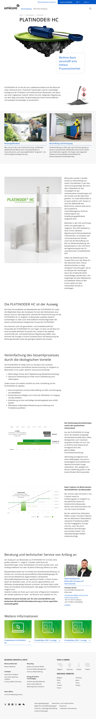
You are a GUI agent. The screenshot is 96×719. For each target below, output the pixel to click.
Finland (78, 669)
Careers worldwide (66, 2)
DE (77, 2)
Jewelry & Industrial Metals (35, 666)
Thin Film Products (40, 9)
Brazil (59, 680)
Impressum (63, 706)
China (59, 683)
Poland (87, 669)
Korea (77, 683)
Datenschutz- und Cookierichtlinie (63, 703)
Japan (77, 680)
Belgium (60, 669)
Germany (70, 669)
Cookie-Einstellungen (41, 711)
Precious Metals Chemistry (12, 682)
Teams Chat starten (71, 597)
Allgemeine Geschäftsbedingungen (45, 706)
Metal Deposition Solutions (35, 686)
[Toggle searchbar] (90, 8)
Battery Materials (9, 666)
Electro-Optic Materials (34, 684)
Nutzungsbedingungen (41, 703)
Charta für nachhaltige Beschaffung (45, 708)
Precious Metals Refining (35, 672)
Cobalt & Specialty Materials (36, 681)
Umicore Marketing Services (13, 694)
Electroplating (26, 9)
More (86, 2)
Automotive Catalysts (11, 674)
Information (40, 15)
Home (21, 15)
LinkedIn (67, 605)
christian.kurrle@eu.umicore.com (76, 595)
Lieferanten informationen (68, 708)
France (59, 688)
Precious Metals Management (36, 669)
